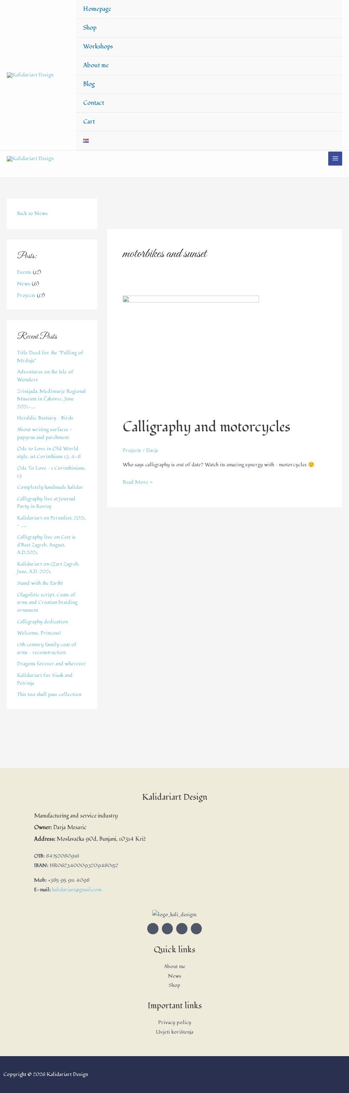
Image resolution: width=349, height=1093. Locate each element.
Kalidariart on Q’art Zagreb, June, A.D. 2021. (48, 568)
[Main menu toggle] (335, 159)
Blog (89, 84)
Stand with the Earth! (40, 583)
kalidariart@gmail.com (77, 889)
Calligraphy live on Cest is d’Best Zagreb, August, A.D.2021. (46, 545)
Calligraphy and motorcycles (206, 427)
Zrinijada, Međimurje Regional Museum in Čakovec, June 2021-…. (51, 399)
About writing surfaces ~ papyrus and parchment (44, 433)
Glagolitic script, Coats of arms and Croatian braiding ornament (47, 602)
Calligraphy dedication (42, 621)
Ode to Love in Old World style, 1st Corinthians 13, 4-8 (49, 452)
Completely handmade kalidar (50, 487)
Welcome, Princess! (39, 633)
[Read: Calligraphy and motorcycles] (191, 352)
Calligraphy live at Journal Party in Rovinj (46, 502)
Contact (93, 103)
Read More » (138, 482)
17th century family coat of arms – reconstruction (46, 648)
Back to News (32, 213)
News (23, 283)
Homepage (97, 9)
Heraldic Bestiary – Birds (45, 418)
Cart (89, 121)
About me (96, 65)
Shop (89, 28)
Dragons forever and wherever (51, 663)
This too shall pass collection (49, 694)
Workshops (98, 46)
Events (24, 272)
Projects (26, 295)
